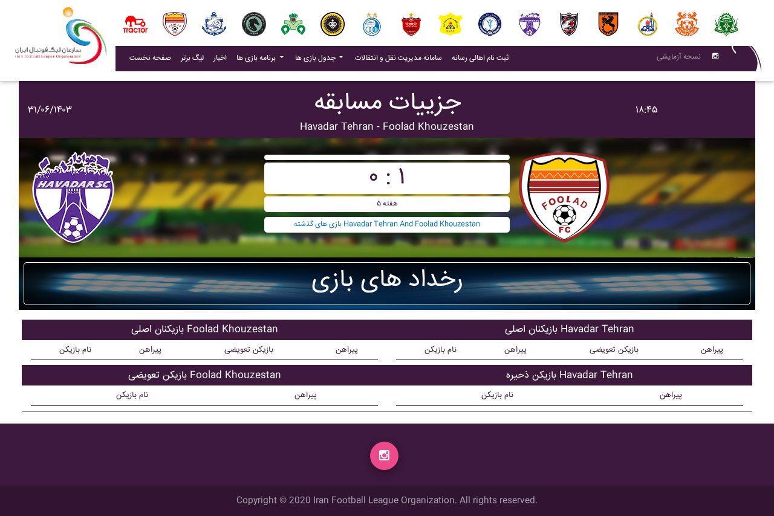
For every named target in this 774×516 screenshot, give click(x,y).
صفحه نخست (150, 58)
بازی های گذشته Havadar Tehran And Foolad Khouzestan (387, 224)
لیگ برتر (192, 58)
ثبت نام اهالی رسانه (482, 58)
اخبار (222, 58)
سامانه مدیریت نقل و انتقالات (401, 58)
